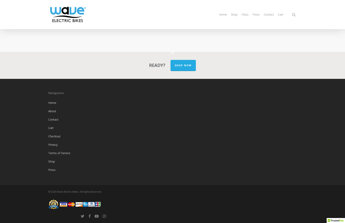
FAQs (245, 14)
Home (223, 14)
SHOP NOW (183, 65)
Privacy (53, 145)
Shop (234, 14)
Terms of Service (59, 153)
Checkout (54, 136)
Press (256, 14)
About (52, 111)
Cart (280, 14)
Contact (269, 14)
